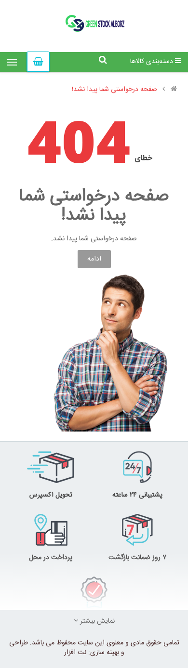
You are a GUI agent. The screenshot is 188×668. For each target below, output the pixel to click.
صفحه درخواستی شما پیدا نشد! (114, 89)
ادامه (94, 259)
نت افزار (75, 652)
